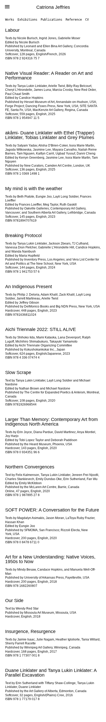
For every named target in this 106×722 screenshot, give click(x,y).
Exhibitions (27, 19)
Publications (51, 19)
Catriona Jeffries (53, 7)
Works (9, 19)
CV (87, 19)
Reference (74, 19)
